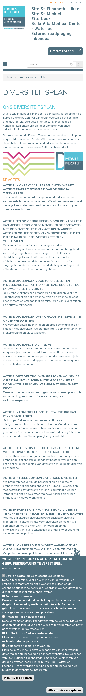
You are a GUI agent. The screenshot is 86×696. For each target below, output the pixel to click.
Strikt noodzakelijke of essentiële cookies (35, 576)
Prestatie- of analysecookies (25, 617)
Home (9, 77)
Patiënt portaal (62, 51)
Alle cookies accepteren (64, 690)
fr (51, 2)
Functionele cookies (19, 596)
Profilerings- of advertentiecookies (30, 633)
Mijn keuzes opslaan (18, 677)
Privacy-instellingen (77, 553)
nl (56, 2)
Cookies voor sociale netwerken (28, 646)
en (61, 2)
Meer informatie (12, 568)
